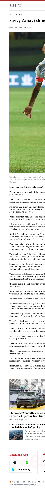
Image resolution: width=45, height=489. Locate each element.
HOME (12, 14)
